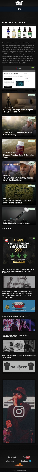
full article (22, 63)
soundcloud (19, 465)
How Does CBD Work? (14, 22)
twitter (26, 461)
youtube (26, 457)
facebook (12, 457)
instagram (10, 461)
